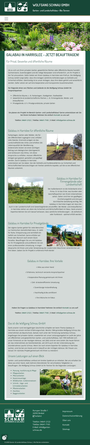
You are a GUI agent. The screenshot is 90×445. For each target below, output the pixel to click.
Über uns (66, 420)
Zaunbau (16, 391)
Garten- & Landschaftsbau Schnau (21, 442)
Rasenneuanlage (19, 378)
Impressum (67, 411)
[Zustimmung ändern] (4, 437)
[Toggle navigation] (6, 19)
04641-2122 (26, 120)
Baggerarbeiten (19, 393)
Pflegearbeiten (18, 373)
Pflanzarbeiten (18, 376)
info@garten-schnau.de (65, 120)
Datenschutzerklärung (72, 416)
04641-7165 (44, 120)
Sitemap (66, 429)
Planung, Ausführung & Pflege (24, 370)
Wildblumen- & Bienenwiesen (24, 381)
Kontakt (57, 115)
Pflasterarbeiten (19, 388)
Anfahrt (38, 416)
